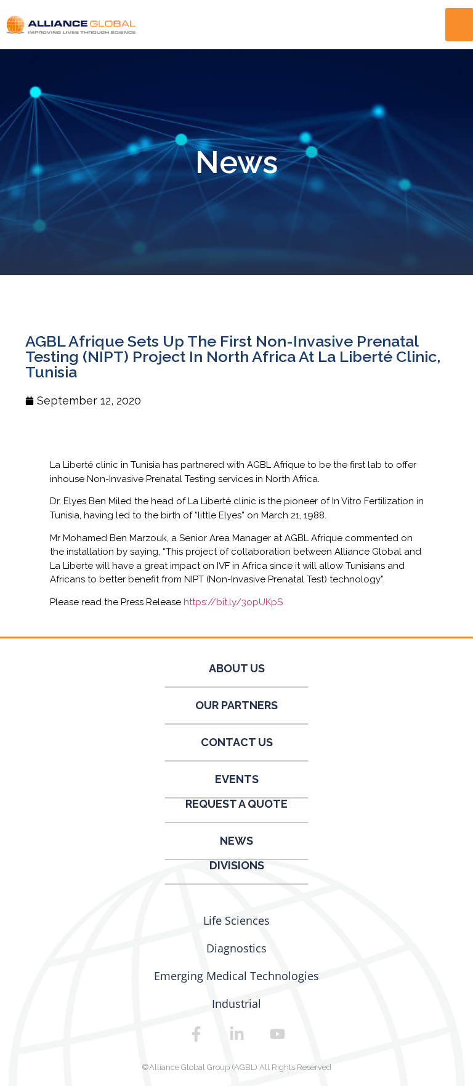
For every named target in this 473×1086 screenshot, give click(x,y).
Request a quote (236, 803)
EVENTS (237, 779)
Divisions (236, 865)
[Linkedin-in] (236, 1033)
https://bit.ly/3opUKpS (233, 602)
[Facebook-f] (195, 1033)
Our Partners (236, 705)
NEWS (236, 840)
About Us (237, 668)
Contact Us (237, 742)
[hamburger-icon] (459, 24)
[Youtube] (277, 1033)
